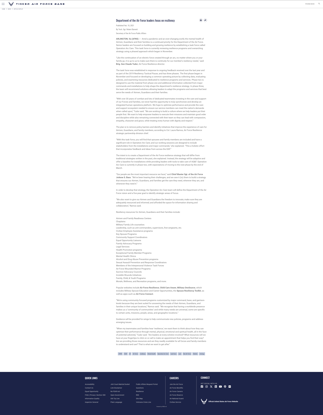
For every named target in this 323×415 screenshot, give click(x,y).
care (180, 354)
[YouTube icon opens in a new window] (220, 386)
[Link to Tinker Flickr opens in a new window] (229, 386)
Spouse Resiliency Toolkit (189, 291)
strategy (202, 354)
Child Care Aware (168, 287)
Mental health (151, 354)
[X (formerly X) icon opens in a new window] (211, 386)
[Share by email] (205, 20)
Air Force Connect (144, 294)
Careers (174, 378)
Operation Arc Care (163, 354)
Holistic (195, 354)
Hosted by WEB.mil (161, 406)
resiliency (142, 354)
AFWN (120, 354)
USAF (125, 354)
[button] (2, 4)
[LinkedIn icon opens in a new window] (216, 386)
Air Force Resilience (149, 287)
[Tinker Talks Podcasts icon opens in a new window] (225, 386)
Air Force (135, 354)
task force (173, 354)
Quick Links (91, 378)
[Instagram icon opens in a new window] (206, 386)
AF (130, 354)
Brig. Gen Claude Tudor (127, 64)
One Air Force (187, 354)
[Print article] (200, 20)
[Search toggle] (319, 4)
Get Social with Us (209, 384)
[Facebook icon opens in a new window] (202, 386)
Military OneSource (186, 287)
